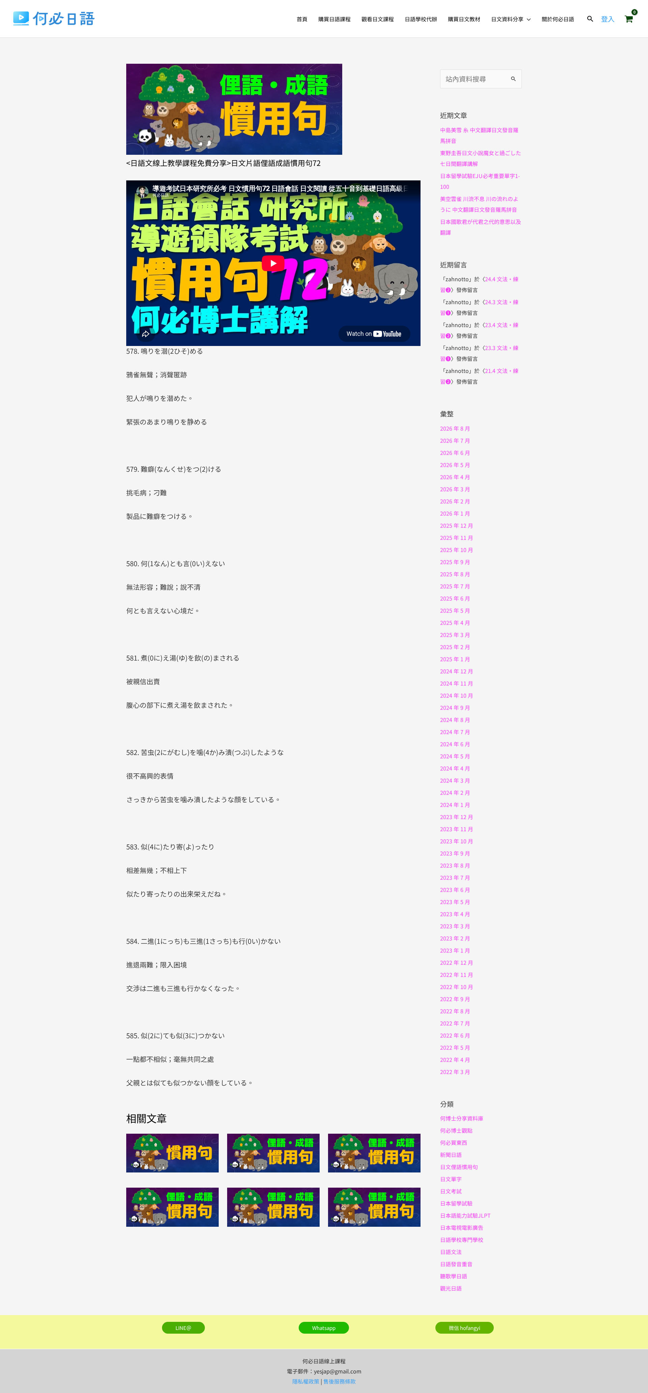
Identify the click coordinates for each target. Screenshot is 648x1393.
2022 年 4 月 (455, 1059)
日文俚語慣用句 (459, 1167)
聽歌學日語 (453, 1276)
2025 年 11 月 (456, 537)
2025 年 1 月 (455, 659)
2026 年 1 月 (455, 513)
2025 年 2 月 (455, 647)
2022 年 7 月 (455, 1023)
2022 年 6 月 (455, 1035)
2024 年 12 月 (456, 671)
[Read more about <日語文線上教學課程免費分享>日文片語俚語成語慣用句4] (273, 1206)
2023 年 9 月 (455, 853)
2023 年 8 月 (455, 865)
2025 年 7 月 (455, 586)
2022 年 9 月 (455, 999)
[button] (527, 19)
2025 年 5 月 (455, 610)
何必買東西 (453, 1142)
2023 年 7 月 (455, 877)
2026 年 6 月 (455, 452)
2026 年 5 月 (455, 465)
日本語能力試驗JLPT (465, 1215)
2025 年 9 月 (455, 562)
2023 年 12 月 (456, 817)
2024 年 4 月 (455, 768)
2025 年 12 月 (456, 525)
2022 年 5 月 (455, 1047)
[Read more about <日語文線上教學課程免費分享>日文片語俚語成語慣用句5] (374, 1206)
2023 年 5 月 (455, 902)
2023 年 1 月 (455, 950)
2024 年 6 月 (455, 744)
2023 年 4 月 (455, 914)
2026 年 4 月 (455, 477)
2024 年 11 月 (456, 683)
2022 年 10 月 (456, 987)
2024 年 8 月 (455, 720)
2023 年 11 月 (456, 829)
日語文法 (451, 1252)
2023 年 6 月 (455, 890)
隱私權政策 (305, 1381)
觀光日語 (451, 1288)
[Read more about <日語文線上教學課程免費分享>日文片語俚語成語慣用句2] (374, 1152)
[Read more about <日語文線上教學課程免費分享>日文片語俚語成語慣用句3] (172, 1206)
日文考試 (451, 1191)
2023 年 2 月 (455, 938)
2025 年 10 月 (456, 550)
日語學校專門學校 (461, 1240)
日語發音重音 (456, 1264)
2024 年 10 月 (456, 695)
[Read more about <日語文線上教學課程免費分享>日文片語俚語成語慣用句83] (172, 1152)
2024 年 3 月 (455, 780)
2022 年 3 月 (455, 1072)
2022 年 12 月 (456, 962)
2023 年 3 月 (455, 926)
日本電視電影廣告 (461, 1227)
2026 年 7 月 (455, 440)
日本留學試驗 (456, 1203)
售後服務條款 (339, 1381)
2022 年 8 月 (455, 1011)
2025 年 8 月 (455, 574)
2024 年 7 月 (455, 732)
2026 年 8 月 (455, 428)
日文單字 (451, 1179)
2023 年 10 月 (456, 841)
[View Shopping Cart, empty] (628, 19)
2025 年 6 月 (455, 598)
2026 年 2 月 (455, 501)
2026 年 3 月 (455, 489)
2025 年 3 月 (455, 635)
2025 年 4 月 (455, 622)
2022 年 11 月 (456, 974)
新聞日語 (451, 1155)
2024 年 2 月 (455, 792)
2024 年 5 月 (455, 756)
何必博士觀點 (456, 1130)
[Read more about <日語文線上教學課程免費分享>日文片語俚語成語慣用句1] (273, 1152)
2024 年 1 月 (455, 805)
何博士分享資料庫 (461, 1118)
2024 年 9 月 (455, 707)
